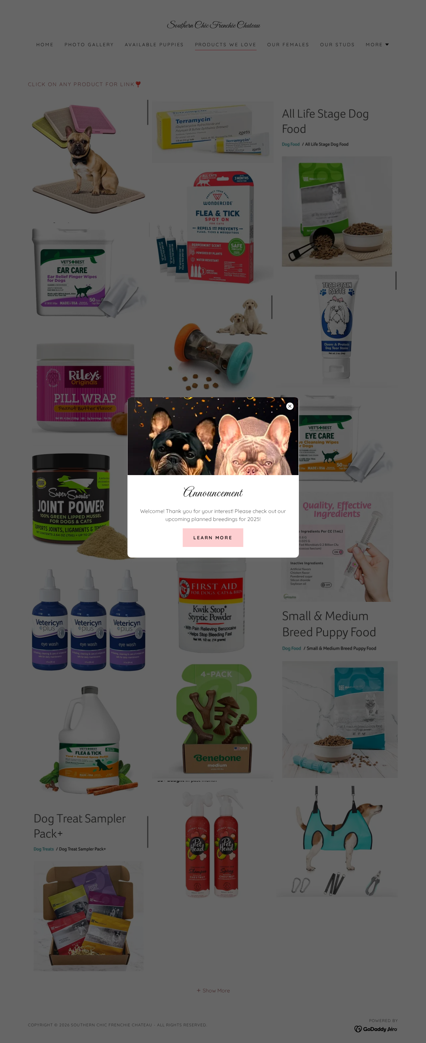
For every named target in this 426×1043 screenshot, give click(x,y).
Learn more (213, 538)
